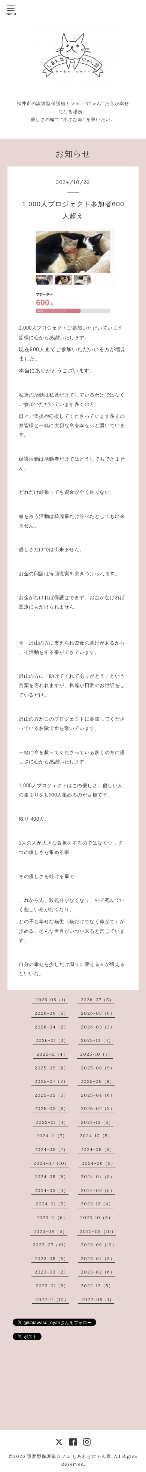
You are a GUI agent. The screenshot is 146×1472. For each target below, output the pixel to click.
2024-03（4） (51, 1190)
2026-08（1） (51, 999)
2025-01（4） (52, 1122)
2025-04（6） (98, 1095)
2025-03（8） (51, 1108)
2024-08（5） (97, 1149)
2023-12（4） (97, 1203)
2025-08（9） (98, 1068)
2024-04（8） (98, 1176)
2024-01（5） (52, 1203)
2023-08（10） (98, 1231)
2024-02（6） (98, 1190)
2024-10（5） (96, 1135)
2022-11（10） (52, 1299)
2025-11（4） (52, 1054)
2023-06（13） (99, 1244)
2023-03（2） (51, 1272)
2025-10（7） (96, 1054)
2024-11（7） (51, 1135)
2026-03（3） (98, 1027)
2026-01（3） (52, 1040)
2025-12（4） (97, 1040)
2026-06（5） (51, 1013)
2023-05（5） (51, 1258)
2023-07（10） (51, 1244)
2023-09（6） (50, 1231)
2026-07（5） (97, 999)
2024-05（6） (51, 1176)
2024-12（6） (97, 1122)
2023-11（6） (52, 1217)
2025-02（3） (98, 1108)
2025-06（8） (97, 1081)
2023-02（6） (98, 1272)
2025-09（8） (51, 1068)
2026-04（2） (51, 1027)
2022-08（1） (97, 1299)
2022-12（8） (97, 1285)
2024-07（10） (51, 1163)
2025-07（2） (51, 1081)
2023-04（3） (98, 1258)
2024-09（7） (51, 1149)
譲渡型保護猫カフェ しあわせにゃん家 (69, 1456)
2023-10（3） (96, 1217)
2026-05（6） (98, 1013)
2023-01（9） (52, 1285)
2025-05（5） (51, 1095)
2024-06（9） (99, 1163)
